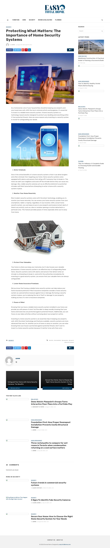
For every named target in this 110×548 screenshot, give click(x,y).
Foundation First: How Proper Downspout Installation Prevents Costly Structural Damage (50, 424)
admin (13, 44)
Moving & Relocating (45, 20)
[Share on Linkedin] (29, 49)
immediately (58, 340)
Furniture (15, 20)
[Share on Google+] (22, 49)
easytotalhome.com (65, 544)
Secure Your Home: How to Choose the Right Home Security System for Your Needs (52, 517)
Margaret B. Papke (38, 406)
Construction (82, 56)
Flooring (80, 161)
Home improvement (36, 419)
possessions (65, 340)
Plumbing (58, 20)
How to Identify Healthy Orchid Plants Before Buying (89, 85)
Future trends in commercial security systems (48, 484)
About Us (59, 540)
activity (51, 340)
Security (32, 20)
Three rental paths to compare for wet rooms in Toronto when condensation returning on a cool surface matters (49, 445)
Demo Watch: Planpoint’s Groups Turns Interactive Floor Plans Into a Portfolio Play (51, 403)
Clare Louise (37, 502)
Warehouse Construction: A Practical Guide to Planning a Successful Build (91, 59)
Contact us (51, 540)
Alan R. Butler (37, 488)
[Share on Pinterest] (26, 49)
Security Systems (69, 342)
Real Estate (34, 399)
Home (24, 20)
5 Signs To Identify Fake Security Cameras (50, 500)
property (72, 340)
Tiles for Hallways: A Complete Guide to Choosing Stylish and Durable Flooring (91, 166)
